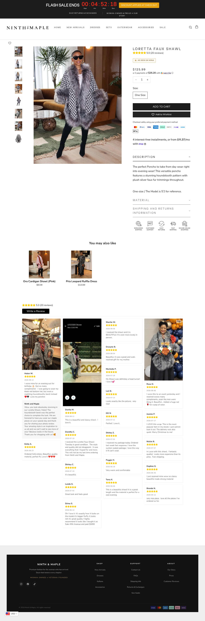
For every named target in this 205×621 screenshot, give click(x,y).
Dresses (100, 575)
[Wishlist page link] (9, 43)
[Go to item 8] (18, 138)
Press (171, 575)
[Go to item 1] (18, 51)
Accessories (100, 587)
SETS (109, 27)
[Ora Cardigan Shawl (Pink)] (39, 264)
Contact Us (135, 570)
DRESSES (95, 27)
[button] (161, 73)
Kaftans (100, 581)
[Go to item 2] (18, 64)
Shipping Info (135, 581)
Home (57, 27)
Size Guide (136, 593)
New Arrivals (100, 570)
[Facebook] (28, 584)
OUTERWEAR (124, 27)
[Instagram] (21, 584)
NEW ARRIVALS (76, 27)
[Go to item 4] (18, 89)
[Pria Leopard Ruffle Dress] (81, 264)
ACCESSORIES (146, 27)
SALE (163, 27)
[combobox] (11, 614)
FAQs (136, 575)
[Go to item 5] (18, 101)
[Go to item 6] (18, 114)
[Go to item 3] (18, 76)
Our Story (171, 570)
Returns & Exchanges (135, 587)
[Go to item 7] (18, 126)
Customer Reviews (171, 581)
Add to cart (162, 106)
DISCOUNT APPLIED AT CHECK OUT (139, 5)
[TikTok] (34, 584)
